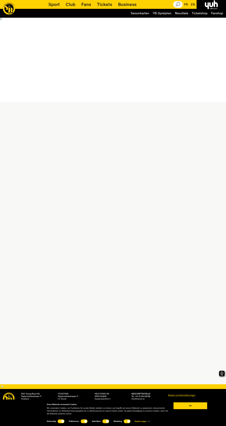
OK (190, 406)
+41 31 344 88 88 (142, 396)
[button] (54, 4)
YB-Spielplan (162, 13)
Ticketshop (200, 13)
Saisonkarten (140, 13)
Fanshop (217, 13)
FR (186, 4)
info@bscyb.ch (138, 399)
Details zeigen (140, 421)
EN (193, 4)
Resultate (181, 13)
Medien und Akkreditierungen (181, 395)
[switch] (84, 421)
